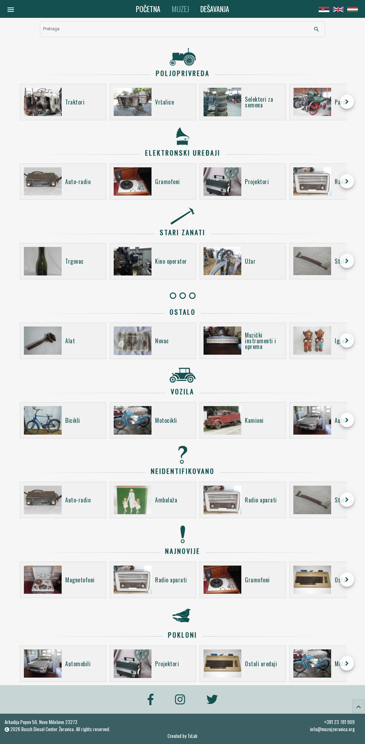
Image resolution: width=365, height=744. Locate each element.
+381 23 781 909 (339, 721)
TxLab (192, 736)
